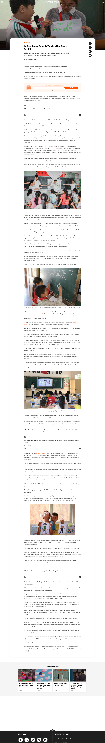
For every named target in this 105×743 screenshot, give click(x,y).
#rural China (59, 62)
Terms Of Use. (59, 90)
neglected (42, 136)
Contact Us (80, 737)
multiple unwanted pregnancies (33, 316)
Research (74, 737)
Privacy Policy (65, 738)
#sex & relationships (44, 62)
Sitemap (72, 738)
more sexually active (38, 314)
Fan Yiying (28, 59)
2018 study (54, 148)
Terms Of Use (58, 738)
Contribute (63, 737)
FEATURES (27, 42)
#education (52, 62)
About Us (57, 737)
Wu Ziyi (35, 59)
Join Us (68, 737)
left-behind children (40, 453)
